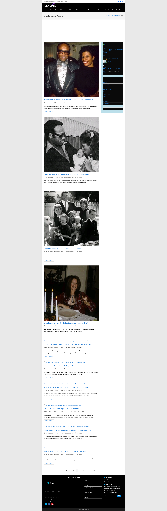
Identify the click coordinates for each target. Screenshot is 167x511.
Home (85, 478)
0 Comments (79, 102)
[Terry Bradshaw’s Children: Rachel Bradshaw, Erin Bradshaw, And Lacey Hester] (105, 50)
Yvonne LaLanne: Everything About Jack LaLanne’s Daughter (67, 344)
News (85, 480)
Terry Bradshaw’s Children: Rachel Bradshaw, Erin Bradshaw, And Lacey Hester (115, 49)
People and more (106, 94)
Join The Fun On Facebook (73, 477)
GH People (105, 87)
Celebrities (77, 411)
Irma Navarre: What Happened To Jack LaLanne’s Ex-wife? (66, 387)
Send (119, 495)
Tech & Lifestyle (106, 101)
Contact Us (86, 495)
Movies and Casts (106, 91)
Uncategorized (106, 103)
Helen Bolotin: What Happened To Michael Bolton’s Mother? (67, 430)
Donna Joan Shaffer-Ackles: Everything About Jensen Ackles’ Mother (114, 60)
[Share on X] (46, 504)
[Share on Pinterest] (52, 504)
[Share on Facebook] (49, 504)
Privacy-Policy (108, 479)
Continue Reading (49, 111)
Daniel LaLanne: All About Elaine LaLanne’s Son (62, 248)
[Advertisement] (83, 29)
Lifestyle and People (69, 102)
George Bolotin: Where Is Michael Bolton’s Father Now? (65, 451)
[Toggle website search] (122, 9)
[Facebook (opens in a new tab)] (119, 1)
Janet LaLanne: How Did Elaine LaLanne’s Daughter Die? (66, 323)
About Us (86, 497)
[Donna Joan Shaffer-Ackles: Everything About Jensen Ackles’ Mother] (105, 60)
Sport (104, 98)
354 (94, 470)
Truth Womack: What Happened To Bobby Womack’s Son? (66, 174)
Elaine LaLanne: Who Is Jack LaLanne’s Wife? (61, 409)
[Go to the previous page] (66, 470)
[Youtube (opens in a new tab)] (121, 1)
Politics (104, 96)
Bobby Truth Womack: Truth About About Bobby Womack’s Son (68, 100)
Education (105, 82)
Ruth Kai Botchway (49, 102)
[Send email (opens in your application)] (122, 1)
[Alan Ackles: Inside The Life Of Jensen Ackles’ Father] (105, 70)
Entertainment (106, 84)
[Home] (106, 15)
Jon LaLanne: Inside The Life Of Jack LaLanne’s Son (63, 366)
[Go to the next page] (97, 470)
